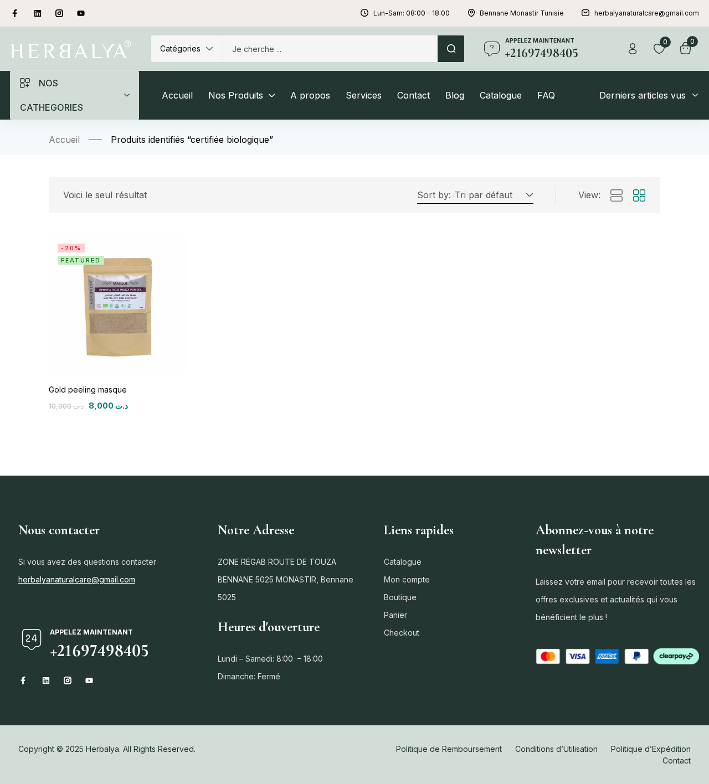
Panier (395, 615)
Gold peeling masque (88, 389)
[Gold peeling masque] (118, 304)
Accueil (64, 139)
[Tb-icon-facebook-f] (16, 13)
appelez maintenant (539, 40)
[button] (187, 48)
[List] (616, 196)
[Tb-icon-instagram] (59, 13)
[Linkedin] (38, 13)
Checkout (401, 632)
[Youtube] (81, 13)
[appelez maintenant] (492, 48)
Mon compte (407, 579)
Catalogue (403, 561)
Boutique (400, 597)
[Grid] (639, 196)
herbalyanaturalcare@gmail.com (76, 579)
